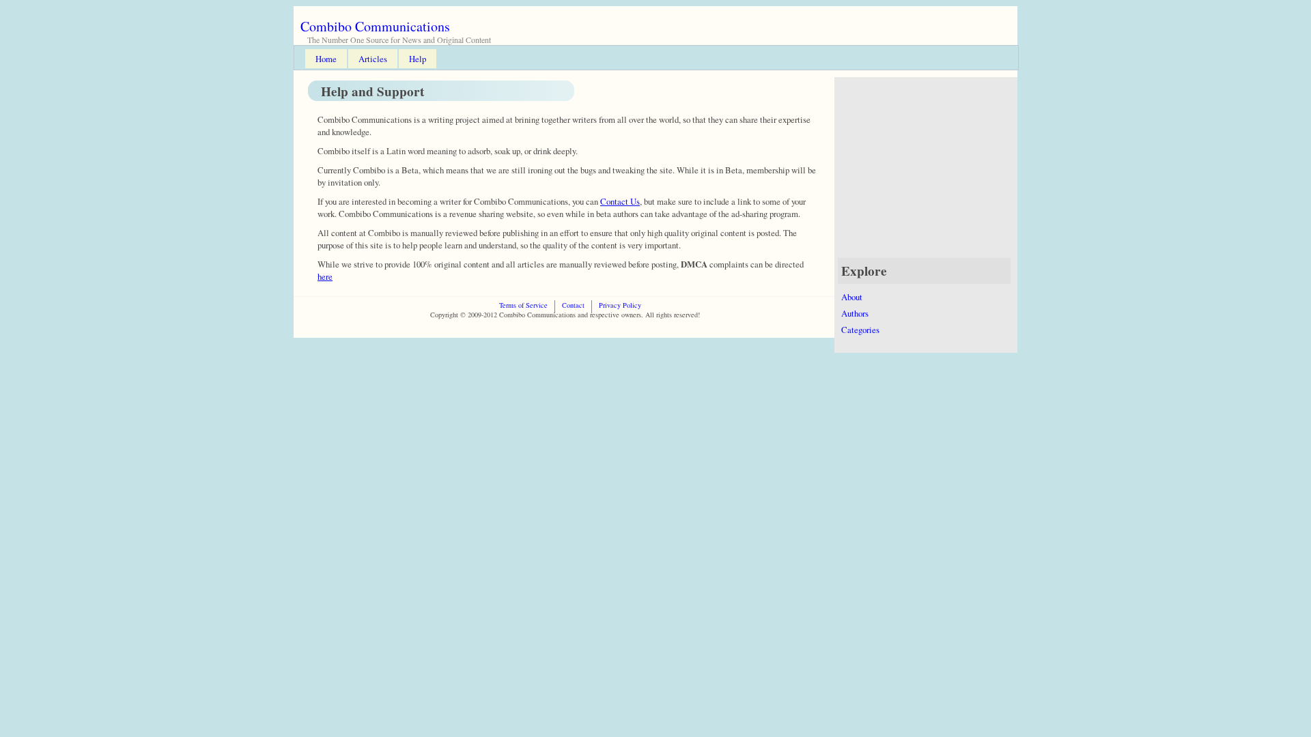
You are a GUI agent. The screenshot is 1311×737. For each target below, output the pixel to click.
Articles (372, 59)
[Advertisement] (930, 172)
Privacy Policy (620, 305)
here (325, 276)
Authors (855, 313)
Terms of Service (523, 305)
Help (417, 59)
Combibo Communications (375, 26)
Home (326, 59)
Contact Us (620, 201)
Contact (573, 305)
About (851, 297)
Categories (860, 329)
